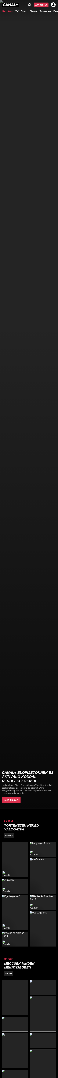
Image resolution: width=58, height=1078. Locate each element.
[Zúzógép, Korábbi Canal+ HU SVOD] (15, 886)
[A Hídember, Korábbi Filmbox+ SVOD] (43, 876)
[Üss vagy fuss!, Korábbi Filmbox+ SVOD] (43, 929)
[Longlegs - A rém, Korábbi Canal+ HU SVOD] (43, 849)
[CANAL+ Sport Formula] (15, 1024)
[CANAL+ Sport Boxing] (43, 987)
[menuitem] (7, 11)
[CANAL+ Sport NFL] (43, 1040)
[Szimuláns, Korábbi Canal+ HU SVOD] (15, 859)
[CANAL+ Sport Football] (15, 997)
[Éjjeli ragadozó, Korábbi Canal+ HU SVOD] (15, 912)
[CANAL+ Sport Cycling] (15, 1050)
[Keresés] (29, 5)
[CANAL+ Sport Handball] (43, 1014)
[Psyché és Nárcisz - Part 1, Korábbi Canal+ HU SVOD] (15, 939)
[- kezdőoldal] (10, 5)
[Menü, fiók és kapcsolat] (53, 4)
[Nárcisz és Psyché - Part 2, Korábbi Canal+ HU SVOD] (43, 902)
